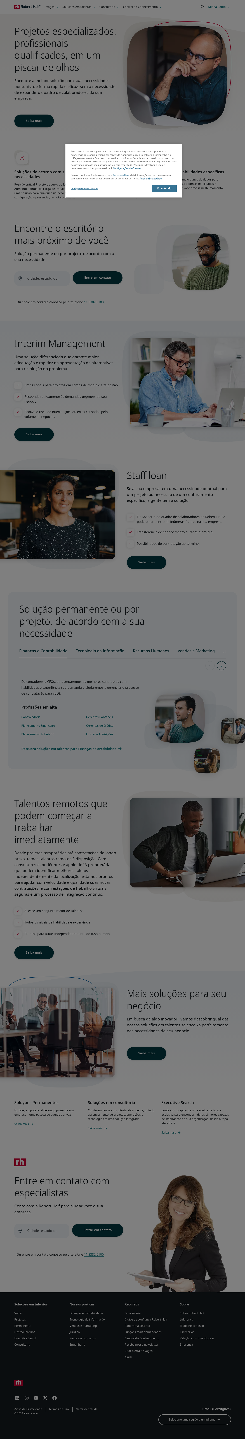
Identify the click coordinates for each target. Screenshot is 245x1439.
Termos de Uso (121, 175)
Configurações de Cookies (127, 168)
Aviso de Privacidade (151, 179)
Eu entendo (164, 188)
